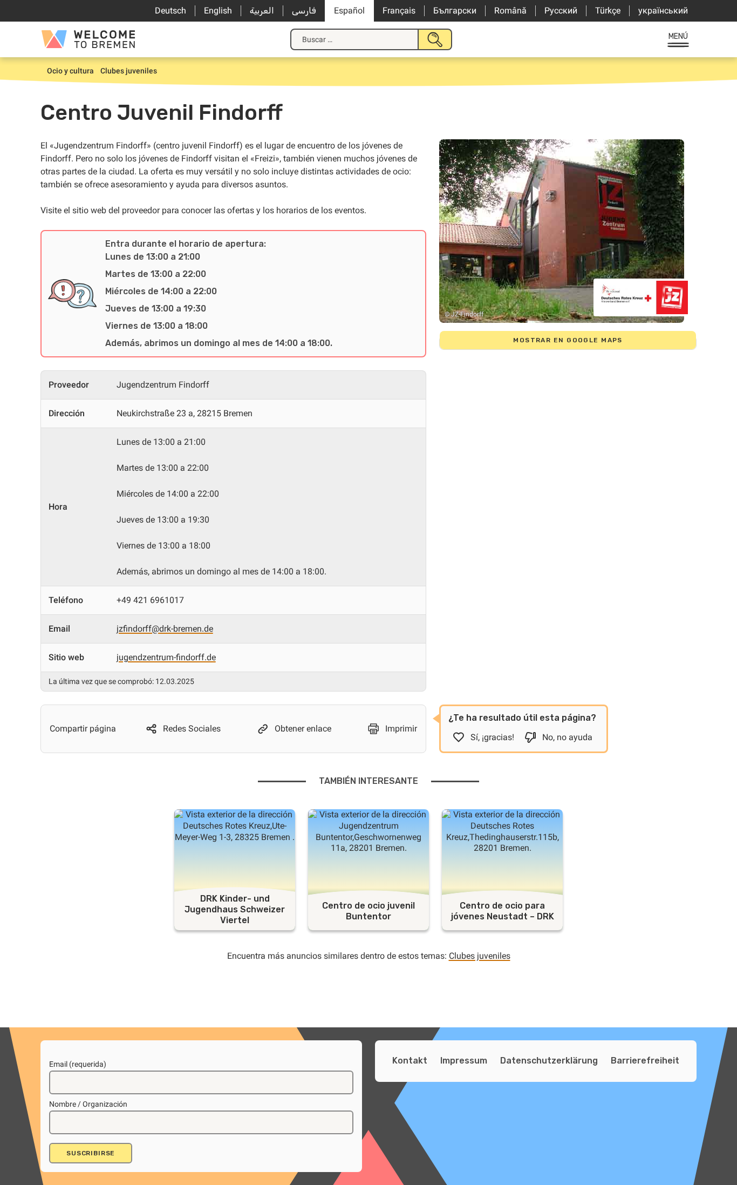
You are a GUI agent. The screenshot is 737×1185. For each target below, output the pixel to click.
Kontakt (409, 1060)
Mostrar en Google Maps (568, 340)
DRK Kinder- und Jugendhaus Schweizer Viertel (235, 909)
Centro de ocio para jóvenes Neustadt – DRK (502, 911)
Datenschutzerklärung (549, 1060)
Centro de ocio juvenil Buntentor (368, 911)
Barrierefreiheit (645, 1060)
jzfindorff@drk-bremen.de (165, 629)
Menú (678, 36)
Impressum (463, 1060)
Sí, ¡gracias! (492, 737)
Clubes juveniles (479, 956)
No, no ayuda (567, 737)
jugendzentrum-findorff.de (166, 657)
